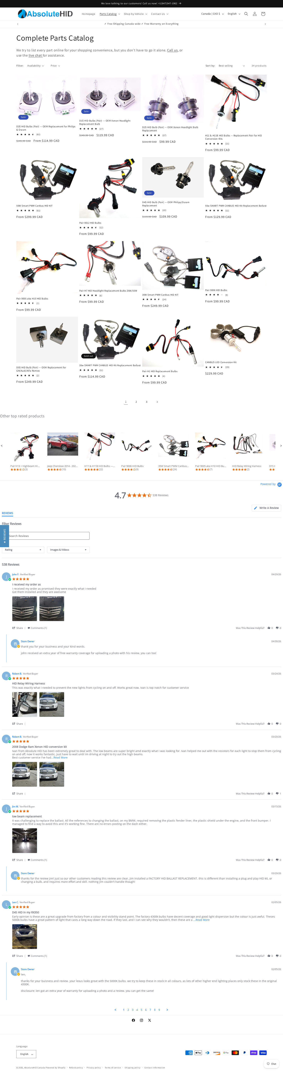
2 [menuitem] (128, 1010)
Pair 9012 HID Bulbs (90, 222)
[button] (109, 14)
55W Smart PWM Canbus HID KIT (34, 206)
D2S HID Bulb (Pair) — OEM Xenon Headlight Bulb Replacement (170, 129)
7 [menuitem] (150, 1010)
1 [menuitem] (124, 1010)
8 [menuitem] (155, 1010)
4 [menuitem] (137, 1010)
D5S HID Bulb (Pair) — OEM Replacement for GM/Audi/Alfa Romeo (41, 369)
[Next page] (157, 402)
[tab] (266, 508)
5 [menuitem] (141, 1010)
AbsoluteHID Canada (34, 1067)
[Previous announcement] (17, 24)
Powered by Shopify (55, 1067)
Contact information (154, 1067)
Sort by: (210, 65)
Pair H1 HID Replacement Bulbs (159, 371)
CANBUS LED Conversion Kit (221, 362)
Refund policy (76, 1067)
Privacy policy (94, 1067)
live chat (36, 55)
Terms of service (113, 1067)
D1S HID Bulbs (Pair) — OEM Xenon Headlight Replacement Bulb (104, 122)
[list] (146, 609)
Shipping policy (133, 1067)
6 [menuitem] (146, 1010)
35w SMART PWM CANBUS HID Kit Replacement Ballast (110, 365)
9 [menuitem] (159, 1010)
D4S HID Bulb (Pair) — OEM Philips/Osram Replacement (165, 204)
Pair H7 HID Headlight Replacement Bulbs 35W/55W (108, 290)
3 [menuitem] (132, 1010)
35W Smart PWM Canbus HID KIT (160, 294)
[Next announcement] (265, 24)
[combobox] (23, 549)
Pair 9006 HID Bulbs (216, 290)
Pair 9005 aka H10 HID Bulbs (32, 298)
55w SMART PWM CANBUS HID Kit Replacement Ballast (236, 206)
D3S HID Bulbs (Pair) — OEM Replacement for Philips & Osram (45, 128)
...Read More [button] (59, 757)
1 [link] (126, 402)
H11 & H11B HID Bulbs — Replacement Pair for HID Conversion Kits (233, 137)
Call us (172, 50)
